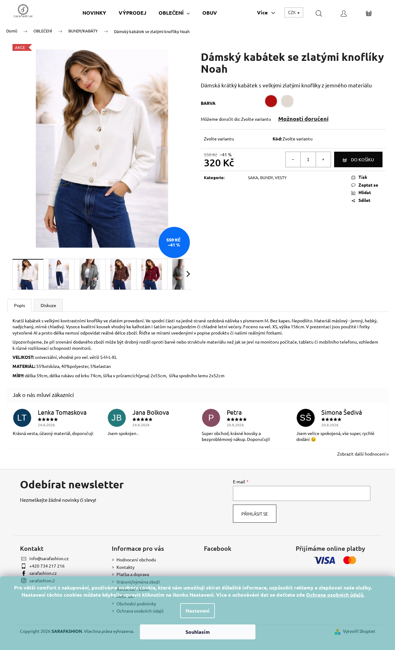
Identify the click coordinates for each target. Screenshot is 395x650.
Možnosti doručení (303, 118)
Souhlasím (197, 631)
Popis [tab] (19, 305)
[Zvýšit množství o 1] (323, 159)
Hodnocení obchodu (136, 559)
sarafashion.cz (43, 573)
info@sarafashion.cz (49, 558)
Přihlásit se (254, 513)
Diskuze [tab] (48, 305)
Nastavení (197, 610)
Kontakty (125, 567)
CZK (292, 12)
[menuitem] (94, 12)
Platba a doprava (132, 574)
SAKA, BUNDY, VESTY (267, 177)
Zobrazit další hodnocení (361, 454)
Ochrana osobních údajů (334, 594)
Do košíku (362, 159)
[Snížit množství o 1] (293, 159)
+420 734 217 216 (47, 566)
